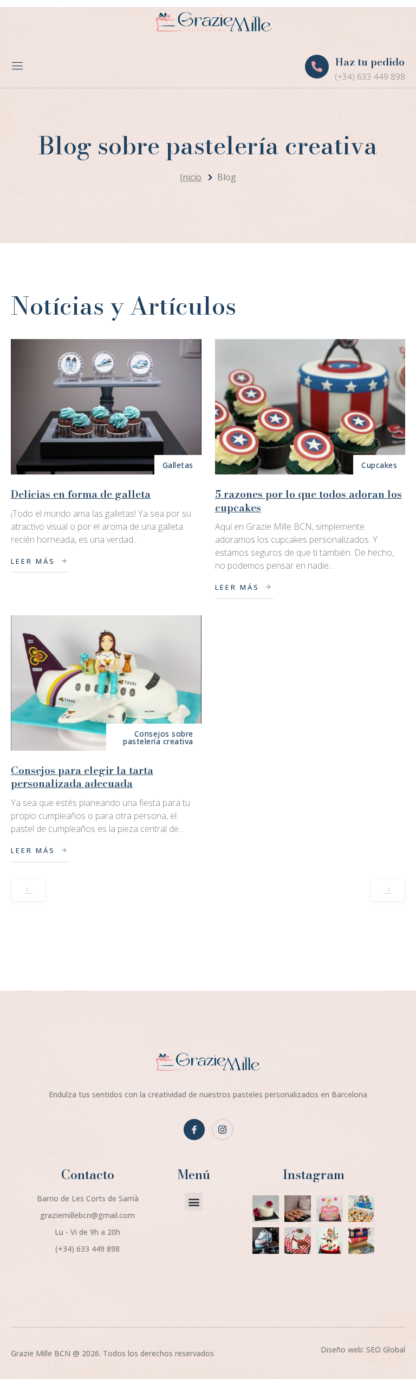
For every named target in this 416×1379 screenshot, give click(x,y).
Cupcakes (379, 465)
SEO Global (385, 1349)
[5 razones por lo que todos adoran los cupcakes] (310, 406)
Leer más (33, 561)
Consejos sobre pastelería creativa (158, 737)
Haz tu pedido (370, 62)
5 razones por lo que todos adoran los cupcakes (308, 501)
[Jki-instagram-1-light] (222, 1129)
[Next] (387, 890)
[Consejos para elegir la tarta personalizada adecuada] (106, 683)
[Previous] (28, 890)
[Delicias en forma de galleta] (106, 406)
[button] (194, 1202)
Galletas (177, 465)
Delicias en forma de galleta (81, 494)
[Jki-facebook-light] (194, 1129)
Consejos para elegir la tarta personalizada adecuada (82, 777)
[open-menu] (18, 67)
